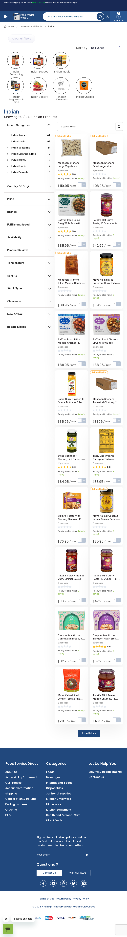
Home (10, 26)
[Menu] (6, 16)
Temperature (15, 262)
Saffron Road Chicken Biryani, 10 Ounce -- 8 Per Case (105, 342)
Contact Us (96, 777)
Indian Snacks (85, 96)
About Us (11, 772)
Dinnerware (53, 804)
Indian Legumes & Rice (16, 99)
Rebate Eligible (16, 326)
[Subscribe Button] (87, 855)
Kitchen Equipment (58, 810)
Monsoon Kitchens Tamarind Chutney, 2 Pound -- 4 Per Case (105, 402)
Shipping (11, 793)
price (10, 199)
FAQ (8, 815)
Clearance (14, 301)
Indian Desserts (62, 98)
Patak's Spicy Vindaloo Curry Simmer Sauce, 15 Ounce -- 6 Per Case (71, 579)
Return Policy (63, 898)
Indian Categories (18, 125)
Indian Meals (62, 71)
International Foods (31, 26)
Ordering (11, 810)
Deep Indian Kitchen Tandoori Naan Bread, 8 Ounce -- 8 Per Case (106, 638)
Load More (89, 733)
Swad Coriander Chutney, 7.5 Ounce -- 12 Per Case (70, 459)
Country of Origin (18, 186)
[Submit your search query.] (100, 16)
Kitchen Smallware (58, 799)
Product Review (17, 250)
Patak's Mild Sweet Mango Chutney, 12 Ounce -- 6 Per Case (105, 698)
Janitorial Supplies (58, 793)
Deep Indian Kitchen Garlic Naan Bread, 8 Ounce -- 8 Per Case (70, 638)
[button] (107, 16)
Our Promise (13, 783)
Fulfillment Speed (18, 224)
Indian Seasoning (16, 73)
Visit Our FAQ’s (77, 872)
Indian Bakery (39, 96)
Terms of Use (46, 898)
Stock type (14, 288)
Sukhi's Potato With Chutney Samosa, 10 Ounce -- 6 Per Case (70, 519)
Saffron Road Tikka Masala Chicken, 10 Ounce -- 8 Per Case (70, 342)
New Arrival (14, 314)
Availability (14, 237)
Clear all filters (21, 38)
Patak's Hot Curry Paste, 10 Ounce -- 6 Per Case (105, 223)
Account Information (19, 788)
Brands (12, 211)
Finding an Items (16, 804)
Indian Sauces (39, 71)
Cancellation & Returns (20, 799)
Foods (50, 772)
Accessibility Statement (21, 777)
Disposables (54, 788)
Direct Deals (54, 820)
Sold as (12, 275)
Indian (51, 26)
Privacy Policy (81, 898)
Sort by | (82, 48)
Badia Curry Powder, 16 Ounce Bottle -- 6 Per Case (71, 402)
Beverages (53, 777)
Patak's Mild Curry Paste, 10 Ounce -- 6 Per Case (105, 579)
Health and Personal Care (63, 815)
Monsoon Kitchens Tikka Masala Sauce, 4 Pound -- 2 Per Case (71, 283)
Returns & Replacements (105, 772)
